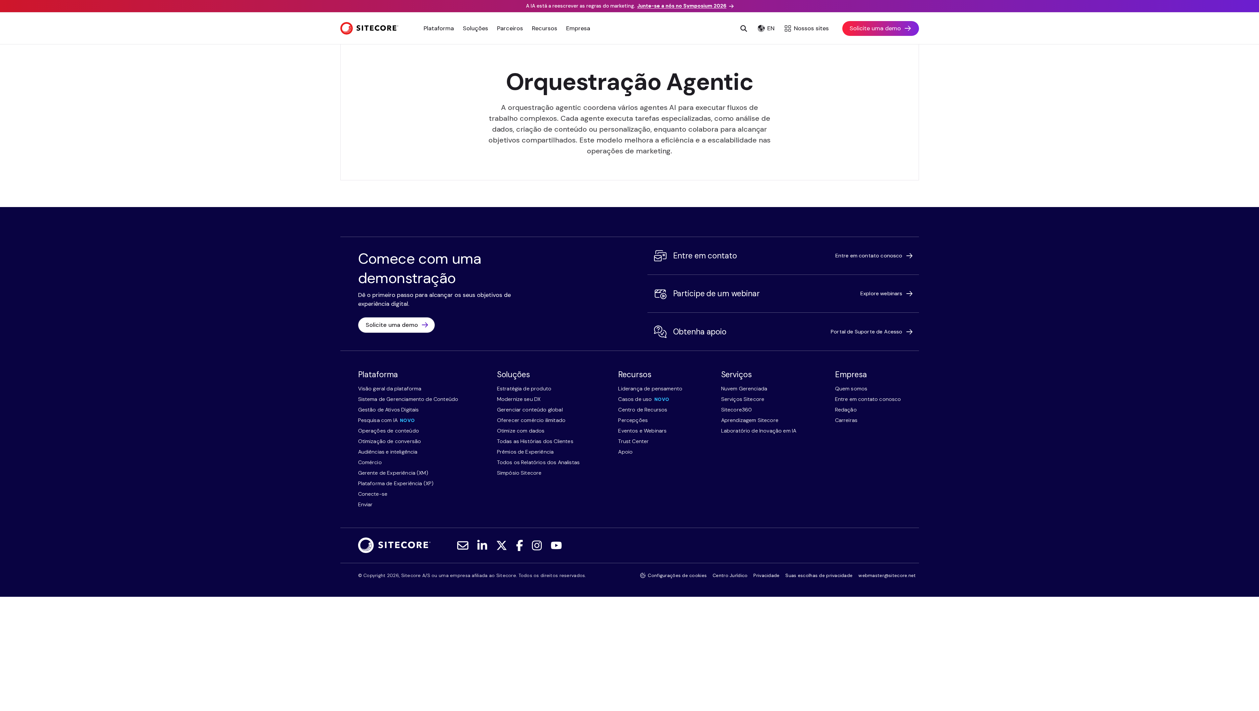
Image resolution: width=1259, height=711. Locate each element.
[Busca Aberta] (743, 28)
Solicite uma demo (875, 28)
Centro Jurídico (730, 575)
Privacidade (766, 575)
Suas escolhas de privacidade (818, 575)
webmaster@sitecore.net (887, 575)
